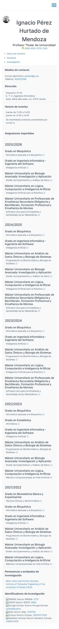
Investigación (13, 62)
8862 (33, 602)
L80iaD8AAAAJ (13, 609)
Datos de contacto (16, 53)
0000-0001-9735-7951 (36, 48)
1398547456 (12, 621)
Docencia (11, 58)
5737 (36, 599)
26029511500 (40, 615)
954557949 (20, 79)
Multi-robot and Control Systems (22, 581)
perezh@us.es (32, 76)
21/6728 (31, 612)
